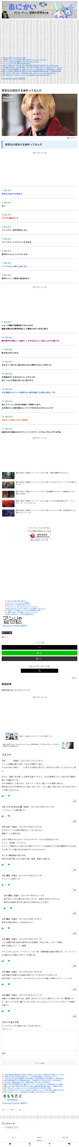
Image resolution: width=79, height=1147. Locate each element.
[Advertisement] (39, 35)
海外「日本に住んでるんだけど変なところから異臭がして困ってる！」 (26, 608)
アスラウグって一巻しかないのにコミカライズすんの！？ (23, 606)
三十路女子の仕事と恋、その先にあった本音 (13, 58)
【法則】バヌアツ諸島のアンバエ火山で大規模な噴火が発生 (23, 610)
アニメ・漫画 (7, 633)
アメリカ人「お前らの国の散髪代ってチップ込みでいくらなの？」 (21, 62)
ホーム (14, 1137)
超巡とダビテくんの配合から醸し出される (18, 605)
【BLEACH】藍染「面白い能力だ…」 (17, 601)
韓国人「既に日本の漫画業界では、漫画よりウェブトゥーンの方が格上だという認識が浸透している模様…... (32, 69)
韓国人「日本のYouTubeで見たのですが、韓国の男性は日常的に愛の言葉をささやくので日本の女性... (30, 65)
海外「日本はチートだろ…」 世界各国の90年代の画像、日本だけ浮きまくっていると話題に (29, 1092)
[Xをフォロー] (39, 671)
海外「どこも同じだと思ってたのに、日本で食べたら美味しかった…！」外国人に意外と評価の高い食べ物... (34, 1090)
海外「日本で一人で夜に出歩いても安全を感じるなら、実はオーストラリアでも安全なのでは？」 (29, 73)
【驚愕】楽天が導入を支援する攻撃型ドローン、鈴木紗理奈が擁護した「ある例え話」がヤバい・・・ (32, 1076)
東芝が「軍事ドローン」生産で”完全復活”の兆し (20, 614)
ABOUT (39, 1137)
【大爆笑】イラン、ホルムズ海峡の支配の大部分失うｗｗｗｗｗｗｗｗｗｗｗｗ (24, 60)
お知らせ (39, 1140)
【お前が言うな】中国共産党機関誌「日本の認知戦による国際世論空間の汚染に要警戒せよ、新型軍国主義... (34, 1078)
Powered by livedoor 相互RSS (13, 78)
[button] (39, 658)
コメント (6, 1029)
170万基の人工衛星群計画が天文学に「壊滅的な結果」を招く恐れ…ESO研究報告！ (27, 1082)
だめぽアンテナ (12, 1127)
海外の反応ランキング (38, 540)
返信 (74, 801)
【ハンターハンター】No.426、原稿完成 (18, 603)
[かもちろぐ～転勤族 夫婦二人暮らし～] (12, 1097)
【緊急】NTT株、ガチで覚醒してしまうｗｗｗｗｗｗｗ (22, 612)
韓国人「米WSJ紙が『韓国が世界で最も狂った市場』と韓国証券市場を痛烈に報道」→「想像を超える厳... (31, 71)
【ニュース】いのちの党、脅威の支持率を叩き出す (16, 63)
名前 (3, 1053)
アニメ (6, 637)
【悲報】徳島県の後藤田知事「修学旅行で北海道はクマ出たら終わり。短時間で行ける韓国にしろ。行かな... (34, 1074)
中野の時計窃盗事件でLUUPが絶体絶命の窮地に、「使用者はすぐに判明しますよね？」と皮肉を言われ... (33, 1080)
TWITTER (65, 1137)
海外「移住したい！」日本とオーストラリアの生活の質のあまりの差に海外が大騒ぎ (25, 75)
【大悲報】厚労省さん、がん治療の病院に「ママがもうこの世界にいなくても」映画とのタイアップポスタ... (32, 67)
